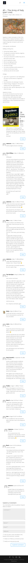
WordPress (14, 561)
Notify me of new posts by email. (11, 541)
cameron (6, 14)
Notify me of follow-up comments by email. (14, 538)
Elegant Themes (14, 559)
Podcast (17, 14)
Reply (22, 139)
